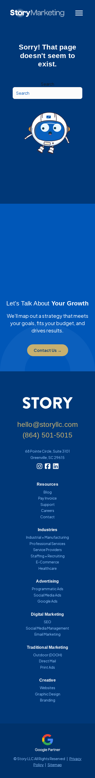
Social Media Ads (47, 595)
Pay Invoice (47, 498)
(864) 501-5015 (48, 435)
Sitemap (55, 764)
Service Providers (47, 549)
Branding (47, 700)
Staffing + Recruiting (48, 556)
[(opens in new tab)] (47, 742)
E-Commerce (47, 562)
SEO (47, 621)
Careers (47, 510)
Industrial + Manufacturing (47, 537)
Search (47, 84)
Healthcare (48, 568)
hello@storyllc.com (47, 424)
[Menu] (79, 13)
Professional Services (47, 543)
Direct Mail (47, 661)
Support (48, 504)
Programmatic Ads (47, 588)
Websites (47, 687)
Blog (48, 492)
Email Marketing (47, 634)
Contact (47, 516)
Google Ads (47, 601)
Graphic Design (47, 694)
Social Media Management (47, 628)
